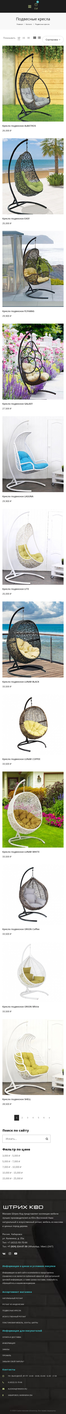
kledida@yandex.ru (17, 1389)
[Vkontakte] (3, 1253)
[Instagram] (10, 1253)
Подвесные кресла (11, 1311)
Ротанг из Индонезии (13, 1304)
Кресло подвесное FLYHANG (18, 311)
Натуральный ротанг (12, 1298)
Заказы (5, 1349)
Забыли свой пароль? (13, 1361)
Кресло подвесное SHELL (16, 1099)
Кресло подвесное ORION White (20, 1006)
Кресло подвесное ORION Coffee (20, 929)
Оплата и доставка (11, 1337)
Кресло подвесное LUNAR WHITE (21, 851)
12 (19, 38)
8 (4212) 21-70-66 (15, 1382)
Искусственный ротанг (14, 1317)
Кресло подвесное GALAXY (17, 403)
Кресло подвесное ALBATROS (19, 125)
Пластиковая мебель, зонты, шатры (20, 1323)
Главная (20, 24)
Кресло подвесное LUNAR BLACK (20, 681)
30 (28, 38)
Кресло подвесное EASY (16, 218)
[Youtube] (15, 1253)
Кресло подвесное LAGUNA (17, 496)
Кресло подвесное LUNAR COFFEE (21, 759)
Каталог (29, 24)
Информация (8, 1343)
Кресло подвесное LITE (15, 588)
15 (23, 38)
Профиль (6, 1355)
